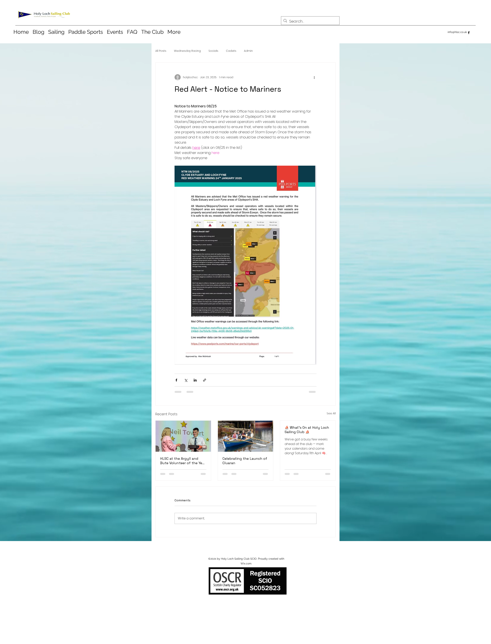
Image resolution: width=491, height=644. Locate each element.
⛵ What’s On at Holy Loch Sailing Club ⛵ (307, 429)
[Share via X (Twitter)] (186, 380)
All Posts (160, 51)
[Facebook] (469, 33)
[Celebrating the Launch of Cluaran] (245, 436)
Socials (213, 51)
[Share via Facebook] (176, 380)
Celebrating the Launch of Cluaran (244, 460)
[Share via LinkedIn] (195, 380)
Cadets (231, 51)
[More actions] (314, 77)
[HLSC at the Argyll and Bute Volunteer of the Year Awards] (183, 436)
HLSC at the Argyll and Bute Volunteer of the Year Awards (182, 460)
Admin (248, 51)
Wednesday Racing (187, 51)
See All (331, 413)
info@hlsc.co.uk (457, 32)
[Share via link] (204, 380)
